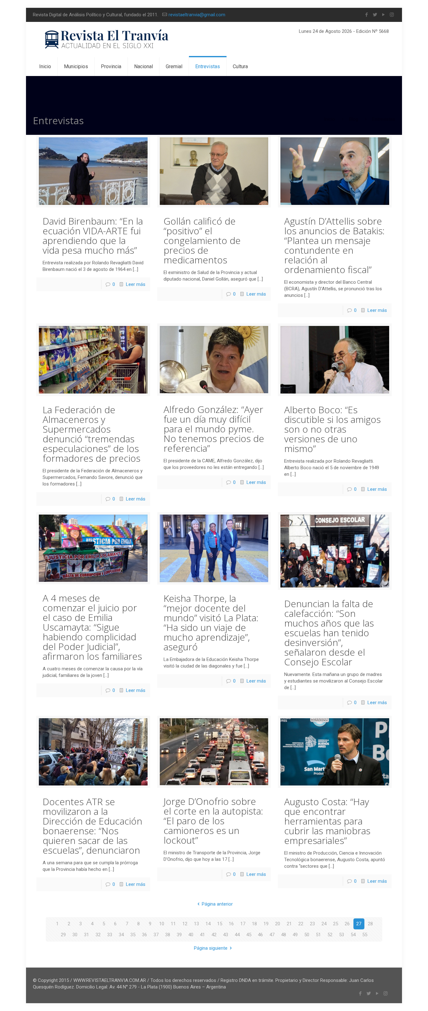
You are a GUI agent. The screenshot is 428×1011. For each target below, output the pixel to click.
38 (167, 934)
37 (156, 934)
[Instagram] (392, 15)
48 (283, 934)
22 (300, 924)
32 (98, 934)
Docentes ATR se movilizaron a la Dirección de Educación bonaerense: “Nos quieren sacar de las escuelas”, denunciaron (92, 825)
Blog (353, 119)
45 (248, 934)
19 (266, 924)
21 (289, 924)
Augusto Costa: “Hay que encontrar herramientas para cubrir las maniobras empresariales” (327, 821)
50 (306, 934)
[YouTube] (383, 15)
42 (214, 934)
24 (323, 924)
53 (341, 934)
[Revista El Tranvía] (107, 39)
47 (271, 934)
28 (370, 924)
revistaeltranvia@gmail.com (197, 15)
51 (318, 934)
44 (237, 934)
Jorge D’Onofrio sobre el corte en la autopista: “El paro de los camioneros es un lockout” (213, 820)
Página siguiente (210, 948)
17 (242, 924)
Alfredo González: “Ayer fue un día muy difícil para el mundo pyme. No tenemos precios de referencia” (214, 429)
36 (144, 934)
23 (312, 924)
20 (277, 924)
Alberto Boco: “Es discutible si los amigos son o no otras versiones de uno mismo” (332, 429)
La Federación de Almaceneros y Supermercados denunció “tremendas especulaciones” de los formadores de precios (91, 434)
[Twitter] (375, 15)
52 (329, 934)
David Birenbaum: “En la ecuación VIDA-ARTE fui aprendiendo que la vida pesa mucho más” (93, 236)
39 (179, 934)
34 (121, 934)
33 (109, 934)
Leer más (135, 284)
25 (335, 924)
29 (63, 934)
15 (219, 924)
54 (353, 934)
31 (86, 934)
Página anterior (217, 904)
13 (196, 924)
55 (364, 934)
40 (190, 934)
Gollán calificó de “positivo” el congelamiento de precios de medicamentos (202, 240)
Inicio (329, 119)
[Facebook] (366, 15)
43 (225, 934)
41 (202, 934)
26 (347, 924)
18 (254, 924)
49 (295, 934)
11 (173, 924)
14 (208, 924)
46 (260, 934)
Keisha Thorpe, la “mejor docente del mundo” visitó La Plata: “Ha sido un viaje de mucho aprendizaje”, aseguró (211, 622)
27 (358, 924)
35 (132, 934)
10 (161, 924)
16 (231, 924)
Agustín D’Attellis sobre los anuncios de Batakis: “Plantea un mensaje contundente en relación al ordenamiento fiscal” (334, 245)
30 (74, 934)
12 (184, 924)
